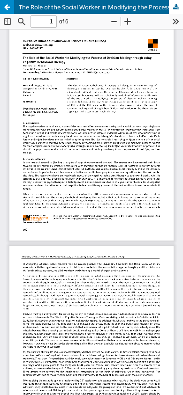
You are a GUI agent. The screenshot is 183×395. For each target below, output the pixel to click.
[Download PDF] (176, 7)
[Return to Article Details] (7, 7)
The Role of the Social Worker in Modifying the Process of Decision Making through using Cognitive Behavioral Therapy (101, 7)
